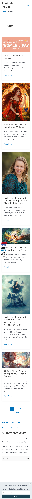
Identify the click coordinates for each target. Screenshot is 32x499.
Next (16, 412)
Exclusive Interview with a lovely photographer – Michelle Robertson (15, 200)
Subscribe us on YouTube (11, 422)
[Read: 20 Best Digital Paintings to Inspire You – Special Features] (16, 360)
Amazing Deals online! (10, 427)
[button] (4, 257)
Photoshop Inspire (9, 5)
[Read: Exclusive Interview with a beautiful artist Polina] (16, 236)
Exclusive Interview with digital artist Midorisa (15, 125)
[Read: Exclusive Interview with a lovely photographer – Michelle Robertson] (16, 173)
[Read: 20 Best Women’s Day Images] (16, 44)
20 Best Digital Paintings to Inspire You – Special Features (15, 374)
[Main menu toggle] (28, 5)
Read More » (8, 75)
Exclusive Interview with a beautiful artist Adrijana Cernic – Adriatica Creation (15, 321)
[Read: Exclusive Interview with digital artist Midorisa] (16, 102)
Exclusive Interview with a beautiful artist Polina (15, 248)
